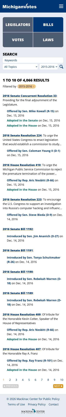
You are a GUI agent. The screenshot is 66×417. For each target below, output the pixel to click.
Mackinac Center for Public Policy (38, 399)
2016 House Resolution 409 (22, 314)
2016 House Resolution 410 (22, 165)
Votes (18, 39)
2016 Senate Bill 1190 (18, 272)
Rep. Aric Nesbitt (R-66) (38, 180)
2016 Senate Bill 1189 (18, 293)
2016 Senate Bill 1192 (18, 229)
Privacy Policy (37, 404)
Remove (33, 86)
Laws (48, 39)
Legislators (18, 24)
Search (61, 66)
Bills (48, 24)
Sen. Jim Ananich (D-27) (43, 236)
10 (61, 380)
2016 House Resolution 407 (22, 349)
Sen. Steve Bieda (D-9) (37, 215)
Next (57, 386)
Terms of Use (16, 404)
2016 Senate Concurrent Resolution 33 (30, 96)
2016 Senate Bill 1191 (18, 250)
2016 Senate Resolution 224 (22, 135)
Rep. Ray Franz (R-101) (37, 360)
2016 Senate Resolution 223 (22, 199)
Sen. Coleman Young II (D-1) (41, 151)
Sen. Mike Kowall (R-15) (38, 111)
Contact (53, 404)
